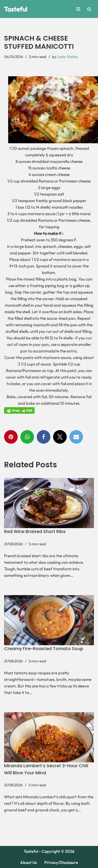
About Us (28, 862)
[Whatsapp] (27, 437)
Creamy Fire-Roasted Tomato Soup (43, 648)
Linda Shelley (67, 56)
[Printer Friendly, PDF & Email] (19, 410)
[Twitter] (60, 437)
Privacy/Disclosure (61, 862)
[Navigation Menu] (78, 9)
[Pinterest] (11, 437)
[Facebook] (43, 437)
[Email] (76, 437)
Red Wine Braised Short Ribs (35, 531)
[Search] (89, 9)
